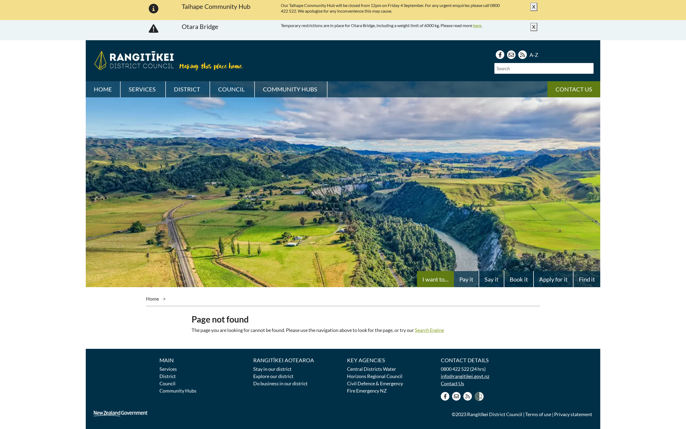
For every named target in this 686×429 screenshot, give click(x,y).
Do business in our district (280, 383)
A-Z (534, 54)
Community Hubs (177, 391)
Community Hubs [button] (290, 89)
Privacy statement (573, 414)
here (477, 25)
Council (167, 383)
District (167, 376)
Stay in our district (272, 369)
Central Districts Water (371, 369)
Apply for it (553, 279)
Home (103, 89)
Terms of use (538, 414)
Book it (519, 279)
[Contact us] (511, 54)
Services (168, 369)
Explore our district (273, 376)
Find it (587, 279)
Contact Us (452, 383)
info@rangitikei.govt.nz (465, 376)
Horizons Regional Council (374, 376)
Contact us (573, 89)
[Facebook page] (500, 54)
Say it (491, 279)
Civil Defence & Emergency (375, 383)
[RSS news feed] (522, 54)
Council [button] (231, 89)
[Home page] (133, 60)
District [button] (187, 89)
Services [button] (142, 89)
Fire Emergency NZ (367, 391)
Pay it (466, 279)
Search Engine (429, 330)
